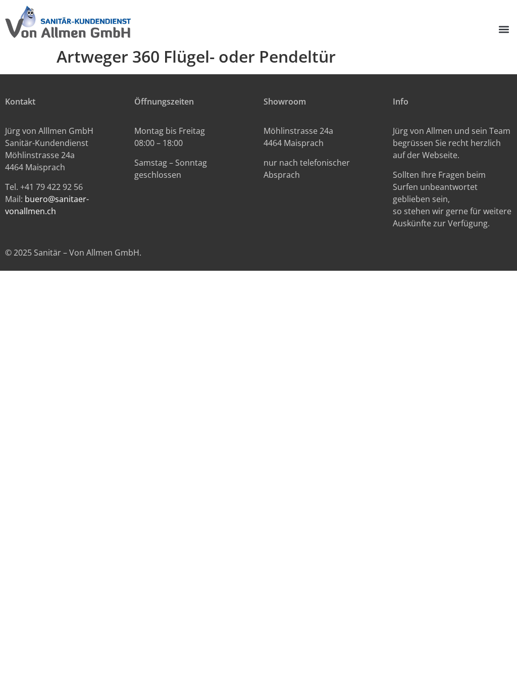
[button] (503, 29)
